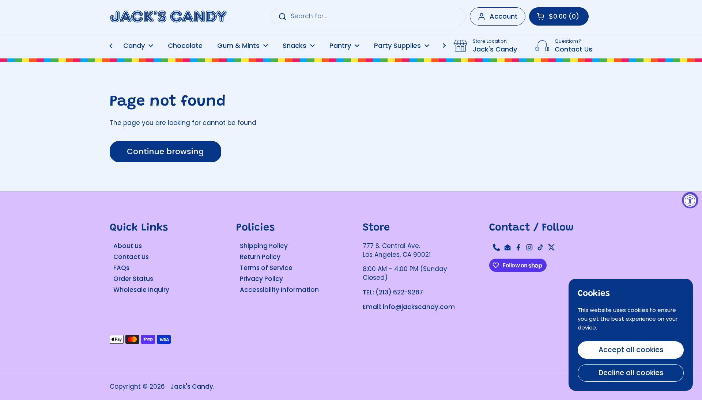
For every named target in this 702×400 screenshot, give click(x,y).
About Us (127, 245)
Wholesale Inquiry (141, 289)
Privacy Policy (261, 278)
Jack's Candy (191, 386)
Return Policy (260, 256)
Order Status (133, 278)
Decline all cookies (631, 373)
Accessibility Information (279, 289)
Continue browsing (165, 151)
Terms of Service (266, 267)
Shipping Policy (264, 245)
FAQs (121, 267)
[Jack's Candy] (168, 16)
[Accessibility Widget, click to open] (690, 200)
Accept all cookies (631, 350)
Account (504, 16)
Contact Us (131, 256)
